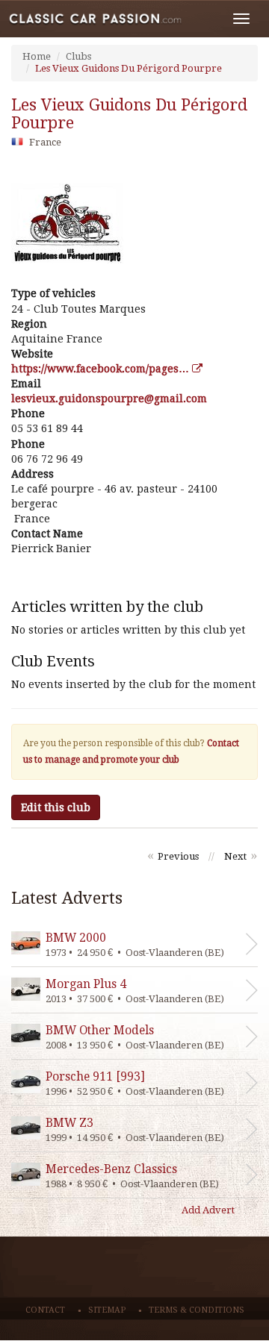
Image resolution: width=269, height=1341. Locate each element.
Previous (178, 856)
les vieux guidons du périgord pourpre (129, 114)
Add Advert (208, 1210)
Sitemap (107, 1310)
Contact (45, 1310)
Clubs (78, 56)
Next (235, 856)
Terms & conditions (196, 1310)
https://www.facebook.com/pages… (101, 369)
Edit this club (55, 807)
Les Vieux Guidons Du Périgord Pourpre (128, 68)
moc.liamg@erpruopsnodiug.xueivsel (109, 398)
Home (36, 56)
